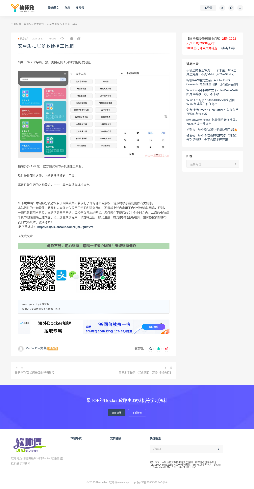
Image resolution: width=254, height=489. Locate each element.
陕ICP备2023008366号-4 (152, 482)
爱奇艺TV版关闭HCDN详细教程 (34, 372)
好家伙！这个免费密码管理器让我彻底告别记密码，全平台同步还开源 (211, 137)
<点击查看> (228, 48)
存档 (67, 8)
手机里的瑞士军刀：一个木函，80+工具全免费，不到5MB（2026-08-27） (211, 72)
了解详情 (137, 413)
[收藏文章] (62, 38)
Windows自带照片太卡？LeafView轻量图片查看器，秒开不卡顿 (212, 92)
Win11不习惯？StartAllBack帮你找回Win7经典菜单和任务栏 (210, 102)
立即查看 (116, 413)
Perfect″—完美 (36, 348)
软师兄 (28, 24)
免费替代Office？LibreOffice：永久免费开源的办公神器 (212, 112)
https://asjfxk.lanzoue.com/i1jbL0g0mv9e (65, 227)
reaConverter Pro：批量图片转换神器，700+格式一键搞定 (212, 122)
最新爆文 (53, 8)
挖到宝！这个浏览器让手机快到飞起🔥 (212, 129)
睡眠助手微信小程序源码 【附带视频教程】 (145, 372)
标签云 (80, 8)
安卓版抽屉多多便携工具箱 (46, 46)
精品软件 (39, 24)
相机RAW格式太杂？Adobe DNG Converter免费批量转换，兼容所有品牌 (212, 82)
